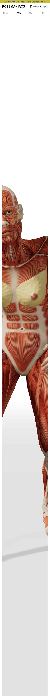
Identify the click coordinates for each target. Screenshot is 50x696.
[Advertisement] (25, 25)
